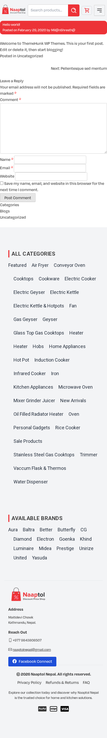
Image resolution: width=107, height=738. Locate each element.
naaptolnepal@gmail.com (32, 649)
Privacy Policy (29, 682)
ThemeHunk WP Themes (43, 43)
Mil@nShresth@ (63, 30)
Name (6, 159)
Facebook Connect (35, 661)
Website (7, 176)
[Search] (73, 10)
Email (6, 168)
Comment (10, 100)
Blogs (5, 211)
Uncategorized (30, 56)
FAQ (86, 682)
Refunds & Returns (62, 682)
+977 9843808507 (27, 640)
